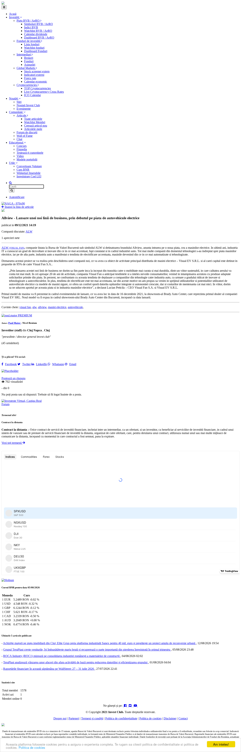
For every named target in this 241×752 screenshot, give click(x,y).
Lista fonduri (31, 44)
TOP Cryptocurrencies (37, 88)
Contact (183, 718)
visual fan (25, 307)
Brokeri (28, 57)
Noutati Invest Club (28, 105)
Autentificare (16, 197)
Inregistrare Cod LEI (29, 176)
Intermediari (24, 54)
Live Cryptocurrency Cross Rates (44, 91)
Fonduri (29, 61)
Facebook (11, 364)
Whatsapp (58, 364)
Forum (5, 404)
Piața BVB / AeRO (28, 20)
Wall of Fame (25, 135)
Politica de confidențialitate (121, 718)
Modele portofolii (27, 159)
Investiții (14, 17)
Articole (22, 115)
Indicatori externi (34, 74)
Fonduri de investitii (29, 41)
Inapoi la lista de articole (19, 206)
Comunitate (16, 112)
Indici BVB (31, 27)
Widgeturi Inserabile (28, 173)
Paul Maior (14, 323)
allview (42, 307)
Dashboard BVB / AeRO (39, 37)
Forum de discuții (27, 132)
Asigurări (29, 64)
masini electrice (57, 307)
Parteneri (74, 718)
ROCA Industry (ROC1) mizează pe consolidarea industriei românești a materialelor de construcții (61, 656)
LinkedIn (41, 364)
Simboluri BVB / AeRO (38, 24)
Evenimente (24, 108)
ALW (29, 231)
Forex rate (30, 78)
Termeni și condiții (92, 718)
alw (34, 307)
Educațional (16, 142)
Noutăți (14, 98)
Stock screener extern (37, 71)
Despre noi (59, 718)
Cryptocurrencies (27, 85)
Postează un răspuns (13, 378)
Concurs (22, 146)
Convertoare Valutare (29, 166)
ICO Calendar (32, 95)
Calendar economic (35, 81)
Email (72, 364)
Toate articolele (33, 118)
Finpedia (22, 149)
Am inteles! (221, 744)
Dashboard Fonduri (35, 51)
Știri (19, 101)
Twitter (26, 364)
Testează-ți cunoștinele (30, 152)
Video (20, 156)
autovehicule (75, 307)
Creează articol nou (35, 125)
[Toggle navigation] (4, 7)
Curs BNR (23, 169)
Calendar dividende (35, 34)
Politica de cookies (32, 747)
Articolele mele (33, 129)
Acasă (12, 13)
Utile (12, 162)
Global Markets (26, 68)
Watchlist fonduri (34, 47)
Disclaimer (170, 718)
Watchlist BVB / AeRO (38, 30)
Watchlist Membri (34, 122)
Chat (19, 139)
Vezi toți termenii (12, 442)
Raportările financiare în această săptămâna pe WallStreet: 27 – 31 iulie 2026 (49, 668)
